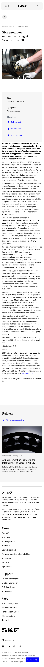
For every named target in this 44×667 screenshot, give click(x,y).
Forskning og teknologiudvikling (16, 554)
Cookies (4, 662)
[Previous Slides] (7, 458)
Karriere (5, 562)
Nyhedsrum (7, 566)
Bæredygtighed (9, 550)
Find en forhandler (10, 579)
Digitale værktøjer (10, 583)
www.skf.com (27, 373)
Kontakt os (7, 591)
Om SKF (5, 533)
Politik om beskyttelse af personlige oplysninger (18, 655)
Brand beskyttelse (10, 603)
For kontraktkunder (10, 612)
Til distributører (9, 616)
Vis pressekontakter (13, 111)
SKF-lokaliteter (8, 587)
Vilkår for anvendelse (21, 652)
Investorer (6, 558)
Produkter (6, 537)
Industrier (6, 546)
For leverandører (9, 607)
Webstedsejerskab (8, 658)
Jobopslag (6, 620)
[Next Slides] (36, 458)
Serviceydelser (8, 541)
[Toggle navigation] (6, 6)
